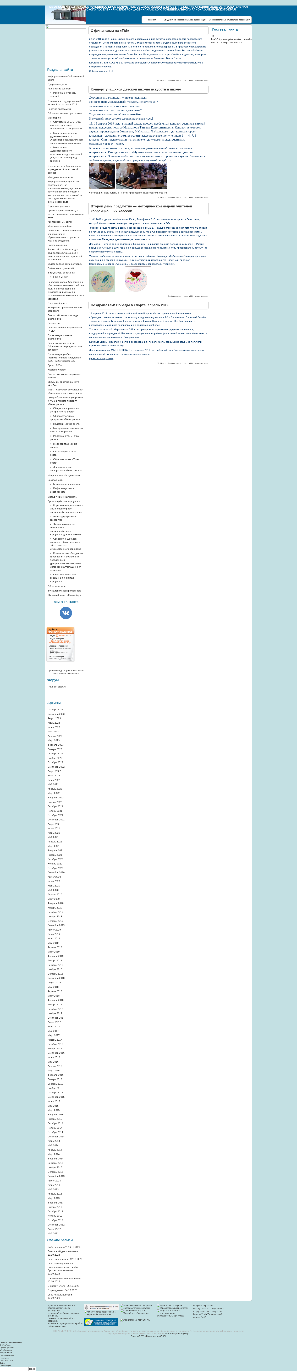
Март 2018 (54, 995)
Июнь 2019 (54, 938)
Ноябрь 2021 (55, 810)
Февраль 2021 (56, 850)
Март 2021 (54, 846)
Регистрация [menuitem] (5, 1366)
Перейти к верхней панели (11, 1342)
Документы (54, 323)
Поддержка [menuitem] (4, 1358)
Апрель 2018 (55, 991)
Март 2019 (54, 951)
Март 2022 (54, 793)
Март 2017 (54, 1035)
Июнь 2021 (54, 832)
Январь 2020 (55, 907)
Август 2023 (54, 718)
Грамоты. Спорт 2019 (101, 358)
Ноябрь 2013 (55, 1167)
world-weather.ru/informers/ (66, 674)
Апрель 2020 (55, 894)
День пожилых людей (60, 1294)
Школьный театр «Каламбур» (64, 595)
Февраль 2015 (56, 1114)
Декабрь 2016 (55, 1044)
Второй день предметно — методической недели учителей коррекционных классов (141, 208)
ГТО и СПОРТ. (61, 276)
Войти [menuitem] (2, 1363)
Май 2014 (53, 1145)
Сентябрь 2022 (56, 766)
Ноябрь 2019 (55, 916)
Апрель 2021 (55, 841)
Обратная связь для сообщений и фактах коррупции (63, 578)
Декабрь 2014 (55, 1123)
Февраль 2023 (56, 744)
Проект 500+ (55, 365)
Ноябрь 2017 (55, 1013)
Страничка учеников (59, 206)
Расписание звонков (59, 88)
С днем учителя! (57, 1285)
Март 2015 (54, 1110)
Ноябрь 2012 (55, 1215)
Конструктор (182, 1333)
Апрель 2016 (55, 1066)
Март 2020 (54, 898)
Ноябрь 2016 (55, 1048)
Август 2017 (54, 1022)
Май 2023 (53, 731)
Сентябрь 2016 (56, 1052)
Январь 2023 (55, 749)
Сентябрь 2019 (56, 925)
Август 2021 (54, 824)
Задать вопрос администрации (65, 263)
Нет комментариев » (199, 80)
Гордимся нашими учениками (64, 1278)
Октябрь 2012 (55, 1220)
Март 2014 (54, 1154)
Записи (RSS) (137, 1336)
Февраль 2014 (56, 1158)
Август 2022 (54, 771)
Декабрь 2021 (55, 806)
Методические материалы (62, 496)
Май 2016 (53, 1061)
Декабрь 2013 (55, 1163)
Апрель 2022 (55, 788)
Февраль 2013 (56, 1202)
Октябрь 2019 (55, 921)
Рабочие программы (59, 108)
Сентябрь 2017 (56, 1017)
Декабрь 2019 (55, 912)
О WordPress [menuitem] (5, 1345)
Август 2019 (54, 929)
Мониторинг (54, 117)
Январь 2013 (55, 1207)
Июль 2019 (54, 934)
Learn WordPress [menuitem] (7, 1355)
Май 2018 (53, 987)
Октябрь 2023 (55, 709)
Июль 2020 (54, 881)
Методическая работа (60, 226)
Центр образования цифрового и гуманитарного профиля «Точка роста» (65, 400)
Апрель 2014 (55, 1149)
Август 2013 (54, 1180)
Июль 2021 (54, 828)
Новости (186, 80)
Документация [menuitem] (6, 1353)
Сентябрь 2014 (56, 1136)
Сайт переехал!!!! (57, 1247)
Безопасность (55, 479)
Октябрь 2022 (55, 762)
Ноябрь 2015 (55, 1088)
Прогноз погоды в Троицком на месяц (66, 670)
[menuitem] (148, 1369)
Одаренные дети (57, 84)
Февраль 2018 (56, 1000)
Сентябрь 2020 (56, 872)
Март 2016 (54, 1070)
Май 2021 (53, 837)
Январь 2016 (55, 1079)
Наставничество (57, 369)
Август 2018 (54, 982)
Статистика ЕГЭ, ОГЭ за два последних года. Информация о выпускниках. (66, 125)
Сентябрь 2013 (56, 1176)
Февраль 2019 (56, 956)
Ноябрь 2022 (55, 758)
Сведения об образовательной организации (185, 20)
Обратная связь (56, 586)
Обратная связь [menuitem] (6, 1360)
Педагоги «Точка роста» (66, 423)
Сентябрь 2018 (56, 978)
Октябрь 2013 (55, 1171)
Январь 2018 (55, 1004)
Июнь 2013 (54, 1185)
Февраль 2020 (56, 903)
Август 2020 (54, 876)
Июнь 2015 (54, 1101)
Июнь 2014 (54, 1140)
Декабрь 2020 (55, 859)
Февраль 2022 (56, 797)
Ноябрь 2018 (55, 969)
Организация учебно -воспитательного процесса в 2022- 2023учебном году (64, 357)
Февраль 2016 (56, 1074)
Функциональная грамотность (64, 590)
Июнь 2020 (54, 885)
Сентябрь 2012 (56, 1224)
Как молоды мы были (60, 221)
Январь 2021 (55, 854)
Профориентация (58, 245)
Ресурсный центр (57, 303)
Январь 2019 (55, 960)
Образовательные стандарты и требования (229, 20)
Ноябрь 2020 (55, 863)
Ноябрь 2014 (55, 1127)
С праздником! (56, 1290)
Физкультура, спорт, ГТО (61, 272)
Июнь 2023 (54, 727)
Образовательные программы (65, 113)
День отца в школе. (58, 1259)
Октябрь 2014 (55, 1132)
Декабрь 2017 (55, 1009)
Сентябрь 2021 (56, 819)
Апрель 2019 (55, 947)
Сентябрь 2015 (56, 1096)
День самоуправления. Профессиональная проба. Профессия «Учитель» (63, 1267)
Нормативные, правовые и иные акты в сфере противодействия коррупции (66, 508)
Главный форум (57, 686)
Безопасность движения (66, 484)
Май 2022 (53, 784)
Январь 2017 (55, 1039)
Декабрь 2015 (55, 1083)
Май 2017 (53, 1031)
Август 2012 (54, 1229)
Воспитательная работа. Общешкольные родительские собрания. (65, 346)
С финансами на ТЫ (101, 71)
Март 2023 (54, 740)
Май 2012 (53, 1233)
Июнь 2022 (54, 780)
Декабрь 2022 (55, 753)
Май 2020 (53, 890)
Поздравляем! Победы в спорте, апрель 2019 (129, 305)
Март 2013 (54, 1198)
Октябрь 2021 (55, 815)
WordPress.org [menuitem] (6, 1350)
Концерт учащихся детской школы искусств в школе (136, 89)
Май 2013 (53, 1189)
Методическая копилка (60, 177)
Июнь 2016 (54, 1057)
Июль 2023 (54, 722)
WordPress (169, 1333)
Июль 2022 (54, 775)
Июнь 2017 (54, 1026)
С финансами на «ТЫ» (110, 31)
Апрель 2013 (55, 1193)
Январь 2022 (55, 802)
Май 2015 (53, 1105)
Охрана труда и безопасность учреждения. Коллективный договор (64, 169)
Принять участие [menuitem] (7, 1347)
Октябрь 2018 (55, 973)
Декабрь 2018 (55, 965)
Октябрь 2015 (55, 1092)
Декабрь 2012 (55, 1211)
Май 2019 (53, 943)
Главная (152, 20)
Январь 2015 (55, 1118)
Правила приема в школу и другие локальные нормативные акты (66, 214)
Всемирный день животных (63, 1251)
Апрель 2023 (55, 736)
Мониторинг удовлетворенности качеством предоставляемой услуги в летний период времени (66, 154)
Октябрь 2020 (55, 868)
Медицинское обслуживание (64, 475)
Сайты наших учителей (61, 268)
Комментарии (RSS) (156, 1336)
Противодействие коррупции (64, 501)
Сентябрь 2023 (56, 714)
